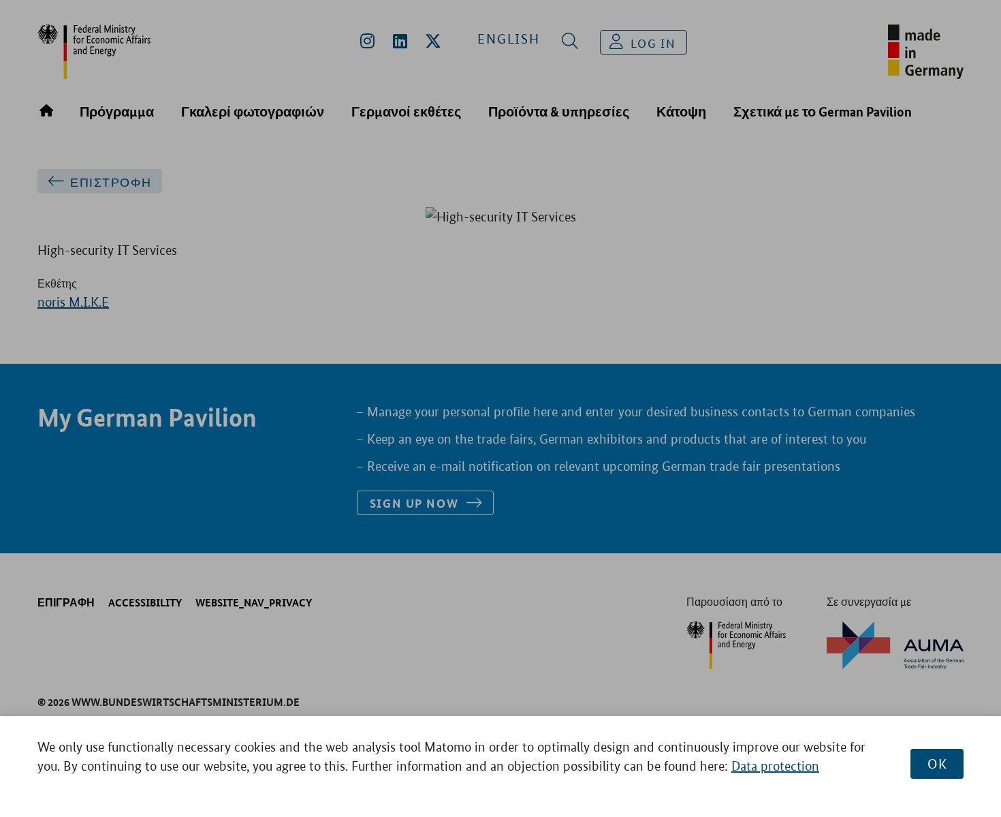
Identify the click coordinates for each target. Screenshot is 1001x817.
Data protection (775, 766)
